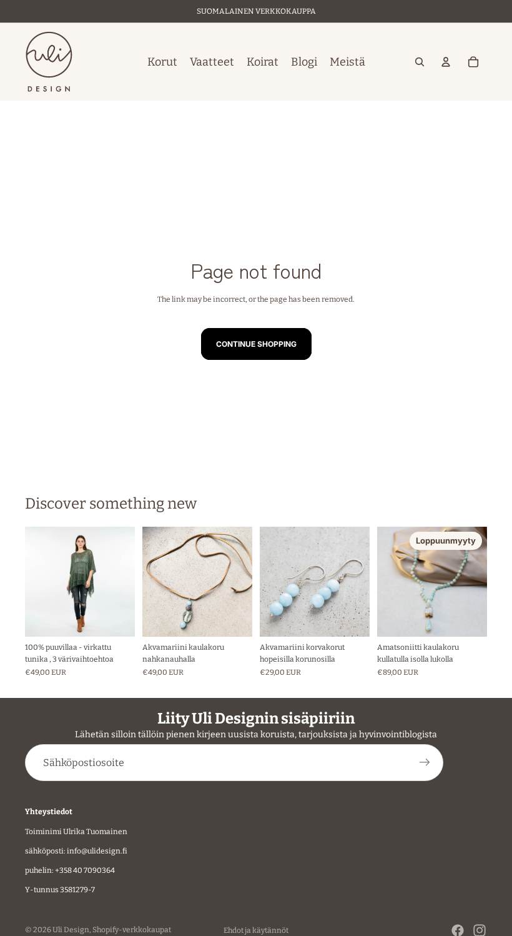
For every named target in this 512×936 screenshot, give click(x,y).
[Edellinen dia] (38, 581)
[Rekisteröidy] (425, 763)
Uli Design (70, 929)
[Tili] (446, 62)
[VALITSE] (115, 617)
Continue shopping (256, 344)
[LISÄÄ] (233, 617)
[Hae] (419, 62)
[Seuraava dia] (121, 581)
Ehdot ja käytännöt (256, 930)
